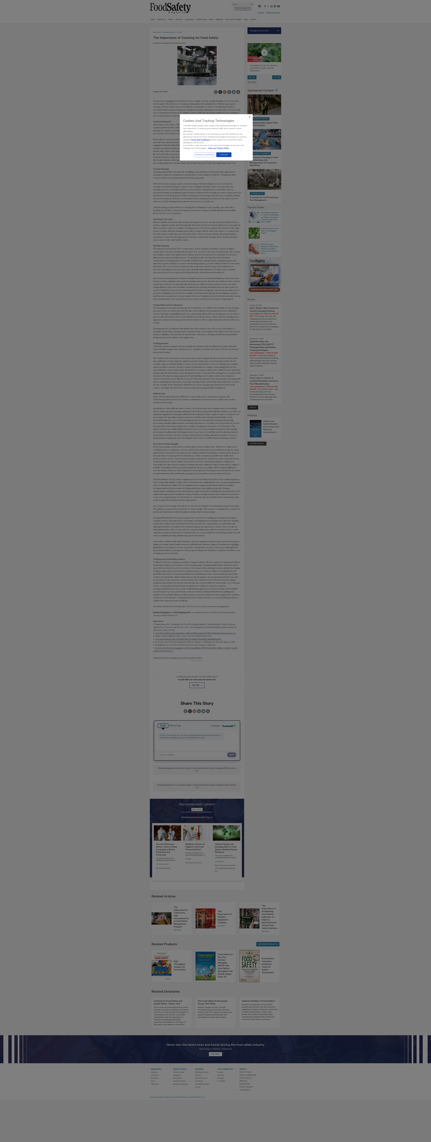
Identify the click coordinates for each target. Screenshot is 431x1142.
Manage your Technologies (205, 154)
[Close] (249, 116)
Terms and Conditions (200, 139)
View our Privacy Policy (218, 148)
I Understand (224, 154)
